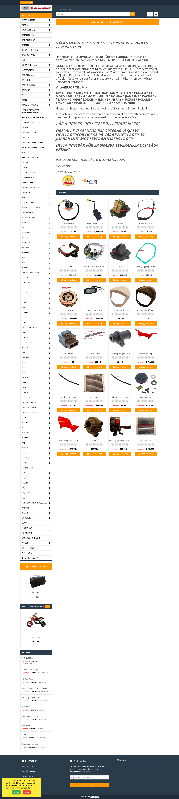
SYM (23, 488)
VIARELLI (25, 508)
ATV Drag (68, 267)
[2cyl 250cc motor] (44, 623)
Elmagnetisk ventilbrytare (94, 223)
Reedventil (120, 223)
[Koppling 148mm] (68, 296)
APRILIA (25, 237)
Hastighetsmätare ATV (94, 310)
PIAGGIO (25, 433)
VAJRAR (25, 197)
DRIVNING (26, 90)
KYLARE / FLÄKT (28, 127)
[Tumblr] (157, 2)
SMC (23, 473)
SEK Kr (23, 2)
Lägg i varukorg (69, 236)
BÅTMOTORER (28, 35)
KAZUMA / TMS (28, 358)
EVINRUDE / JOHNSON (31, 538)
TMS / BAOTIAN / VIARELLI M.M (34, 503)
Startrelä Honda (68, 223)
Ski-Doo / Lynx (27, 468)
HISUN (24, 333)
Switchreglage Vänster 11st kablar (120, 441)
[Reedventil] (120, 210)
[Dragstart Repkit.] (146, 383)
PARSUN (25, 543)
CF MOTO (26, 282)
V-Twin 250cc (27, 658)
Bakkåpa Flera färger (146, 354)
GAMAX (25, 307)
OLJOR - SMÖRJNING (30, 50)
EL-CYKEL (25, 523)
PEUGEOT (26, 423)
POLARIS (25, 438)
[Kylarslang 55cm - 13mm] (120, 383)
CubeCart (95, 797)
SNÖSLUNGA (27, 528)
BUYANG (25, 267)
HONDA (25, 338)
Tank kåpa (26, 734)
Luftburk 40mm (36, 593)
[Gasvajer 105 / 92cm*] (146, 210)
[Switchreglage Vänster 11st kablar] (120, 427)
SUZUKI (25, 483)
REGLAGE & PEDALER (30, 157)
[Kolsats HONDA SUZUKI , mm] (94, 253)
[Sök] (132, 14)
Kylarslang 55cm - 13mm (120, 397)
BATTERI (25, 45)
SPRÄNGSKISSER (28, 20)
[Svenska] (30, 2)
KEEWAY (25, 363)
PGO (23, 428)
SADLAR (25, 162)
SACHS (24, 453)
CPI (23, 287)
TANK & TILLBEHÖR (30, 182)
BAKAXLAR (26, 80)
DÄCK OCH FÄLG (28, 55)
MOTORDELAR (28, 137)
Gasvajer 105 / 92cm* (146, 223)
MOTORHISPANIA (29, 408)
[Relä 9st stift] (68, 340)
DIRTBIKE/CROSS (29, 202)
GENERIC (25, 312)
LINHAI (24, 388)
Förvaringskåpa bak (30, 744)
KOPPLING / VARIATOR (31, 122)
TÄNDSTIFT (26, 192)
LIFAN (24, 383)
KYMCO (25, 378)
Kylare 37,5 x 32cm (94, 397)
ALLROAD (26, 232)
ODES (24, 418)
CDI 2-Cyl (26, 707)
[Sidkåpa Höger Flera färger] (68, 427)
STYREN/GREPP (28, 177)
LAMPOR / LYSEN (29, 132)
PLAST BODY (27, 152)
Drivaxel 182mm (94, 354)
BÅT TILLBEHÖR (28, 40)
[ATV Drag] (68, 253)
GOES (24, 323)
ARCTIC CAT (26, 242)
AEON (24, 227)
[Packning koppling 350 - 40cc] (146, 253)
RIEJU (24, 443)
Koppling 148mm (69, 310)
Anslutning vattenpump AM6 (120, 354)
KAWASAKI (26, 353)
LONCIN (25, 393)
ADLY (24, 222)
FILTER (24, 100)
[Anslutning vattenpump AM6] (120, 340)
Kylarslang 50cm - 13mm (68, 397)
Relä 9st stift (68, 354)
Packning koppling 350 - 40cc (146, 267)
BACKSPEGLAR (28, 75)
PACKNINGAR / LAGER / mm (33, 147)
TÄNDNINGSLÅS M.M (30, 187)
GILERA (25, 317)
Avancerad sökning (64, 10)
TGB (23, 498)
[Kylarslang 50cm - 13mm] (68, 383)
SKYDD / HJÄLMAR (29, 65)
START (24, 167)
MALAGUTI (26, 398)
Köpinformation (28, 771)
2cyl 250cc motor (45, 637)
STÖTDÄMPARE (28, 172)
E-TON (24, 302)
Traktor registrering (30, 776)
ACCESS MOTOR (28, 217)
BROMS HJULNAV (29, 85)
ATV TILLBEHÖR (28, 30)
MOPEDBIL (26, 518)
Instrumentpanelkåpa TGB (120, 310)
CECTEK (25, 277)
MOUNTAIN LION (29, 413)
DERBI (24, 292)
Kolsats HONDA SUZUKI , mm (94, 267)
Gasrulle (94, 441)
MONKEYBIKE (27, 212)
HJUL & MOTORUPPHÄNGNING (34, 117)
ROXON (25, 448)
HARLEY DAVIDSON (29, 328)
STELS (24, 478)
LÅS (23, 60)
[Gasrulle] (94, 427)
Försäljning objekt (30, 558)
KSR (23, 368)
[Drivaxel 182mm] (94, 340)
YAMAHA (25, 513)
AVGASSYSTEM (28, 70)
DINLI (24, 297)
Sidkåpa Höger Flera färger (68, 441)
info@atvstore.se (97, 72)
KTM (23, 373)
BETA (24, 257)
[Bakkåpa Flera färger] (146, 340)
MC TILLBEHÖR (28, 548)
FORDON (25, 25)
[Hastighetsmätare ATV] (94, 296)
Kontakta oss (27, 766)
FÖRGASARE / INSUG (30, 105)
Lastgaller (26, 725)
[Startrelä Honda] (68, 210)
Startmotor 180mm (30, 716)
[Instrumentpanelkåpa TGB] (120, 296)
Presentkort (28, 553)
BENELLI (25, 252)
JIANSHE (25, 348)
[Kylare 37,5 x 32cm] (94, 383)
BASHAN (25, 247)
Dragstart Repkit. (146, 397)
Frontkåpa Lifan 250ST (31, 697)
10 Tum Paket (27, 679)
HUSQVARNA (27, 343)
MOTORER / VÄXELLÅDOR (32, 142)
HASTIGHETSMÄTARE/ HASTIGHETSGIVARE (31, 111)
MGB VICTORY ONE (29, 403)
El (22, 95)
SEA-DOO (25, 458)
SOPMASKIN (27, 533)
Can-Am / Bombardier (30, 272)
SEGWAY (25, 463)
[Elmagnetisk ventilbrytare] (94, 210)
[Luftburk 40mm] (36, 580)
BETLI (24, 262)
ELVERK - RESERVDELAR (31, 207)
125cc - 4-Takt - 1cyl (30, 670)
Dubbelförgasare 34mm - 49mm (35, 688)
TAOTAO (25, 493)
